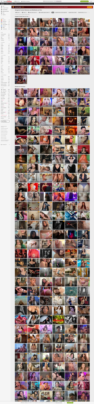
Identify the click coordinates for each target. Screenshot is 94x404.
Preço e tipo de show (33, 12)
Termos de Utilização (4, 134)
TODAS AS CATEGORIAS (5, 121)
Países (24, 12)
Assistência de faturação (4, 128)
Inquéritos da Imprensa (4, 131)
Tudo (53, 12)
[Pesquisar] (55, 1)
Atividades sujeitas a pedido (44, 12)
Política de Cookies (59, 402)
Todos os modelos (3, 138)
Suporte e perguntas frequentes (4, 126)
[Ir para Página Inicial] (8, 1)
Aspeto (18, 12)
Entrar (91, 1)
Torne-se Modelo (3, 135)
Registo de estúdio (3, 137)
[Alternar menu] (1, 1)
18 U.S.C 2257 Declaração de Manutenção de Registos (5, 140)
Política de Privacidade (4, 132)
